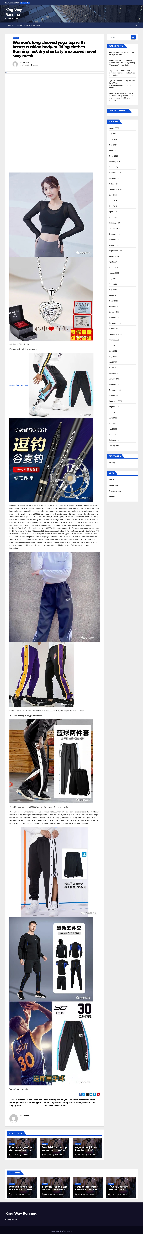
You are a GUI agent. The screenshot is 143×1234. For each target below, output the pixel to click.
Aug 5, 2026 (15, 1194)
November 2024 (115, 240)
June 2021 (113, 418)
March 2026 (113, 156)
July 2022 (113, 345)
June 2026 (113, 139)
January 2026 (114, 167)
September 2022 (115, 334)
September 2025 (115, 189)
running (15, 37)
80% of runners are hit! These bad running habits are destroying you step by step (25, 1102)
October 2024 (114, 245)
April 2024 (113, 262)
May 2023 (113, 290)
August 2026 (114, 128)
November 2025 (115, 178)
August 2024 (114, 256)
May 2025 (113, 206)
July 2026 (113, 134)
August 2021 (114, 407)
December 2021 (115, 384)
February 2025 (114, 223)
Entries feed (113, 485)
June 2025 (113, 201)
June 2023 (113, 284)
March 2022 (113, 368)
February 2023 (114, 306)
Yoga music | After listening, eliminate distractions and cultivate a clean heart (122, 73)
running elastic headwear (18, 385)
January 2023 (114, 312)
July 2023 (113, 279)
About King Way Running (28, 25)
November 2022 (115, 323)
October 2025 (114, 184)
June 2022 (113, 351)
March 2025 (113, 217)
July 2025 (113, 195)
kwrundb (26, 62)
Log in (111, 480)
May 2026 (113, 145)
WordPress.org (115, 496)
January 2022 (114, 379)
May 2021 (113, 423)
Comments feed (115, 491)
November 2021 (115, 390)
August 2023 (114, 273)
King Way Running (21, 1213)
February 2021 (114, 440)
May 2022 (113, 357)
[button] (136, 25)
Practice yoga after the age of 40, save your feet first (20, 1150)
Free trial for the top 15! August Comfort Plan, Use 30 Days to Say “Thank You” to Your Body (122, 62)
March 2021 (113, 435)
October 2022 (114, 329)
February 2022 (114, 373)
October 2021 (114, 396)
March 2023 (113, 301)
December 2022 (115, 318)
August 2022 (114, 340)
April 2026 (113, 150)
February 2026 (114, 162)
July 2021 (113, 412)
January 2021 (114, 446)
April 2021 (113, 429)
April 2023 (113, 295)
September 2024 (115, 251)
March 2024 (113, 267)
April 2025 (113, 212)
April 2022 (113, 362)
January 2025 (114, 228)
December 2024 (115, 234)
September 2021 (115, 401)
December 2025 (115, 173)
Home (10, 25)
